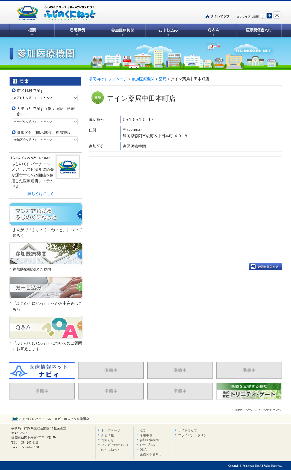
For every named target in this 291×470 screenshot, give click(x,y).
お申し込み (168, 30)
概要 (32, 30)
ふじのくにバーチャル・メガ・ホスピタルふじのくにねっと (58, 12)
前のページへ (242, 410)
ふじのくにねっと (67, 166)
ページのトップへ (268, 410)
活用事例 (77, 30)
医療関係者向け (259, 30)
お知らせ (107, 440)
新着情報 (107, 435)
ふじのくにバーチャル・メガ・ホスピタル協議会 (54, 419)
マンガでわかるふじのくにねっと (46, 214)
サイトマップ (217, 16)
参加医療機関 (123, 30)
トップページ (110, 430)
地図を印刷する (265, 266)
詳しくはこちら (41, 194)
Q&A (213, 30)
